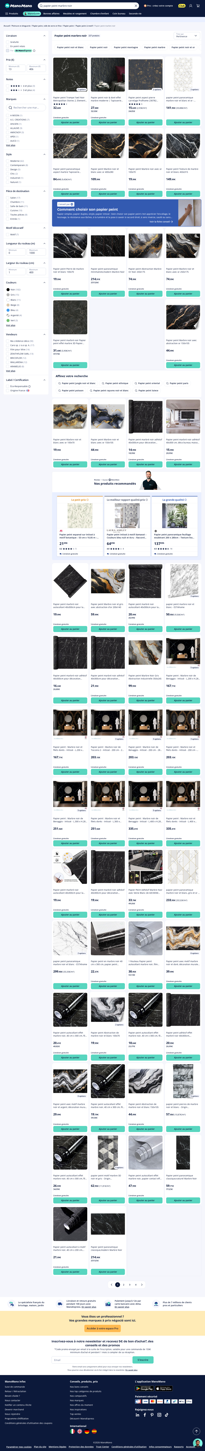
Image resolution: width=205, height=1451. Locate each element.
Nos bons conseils (79, 1386)
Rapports (179, 1446)
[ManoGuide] (198, 1443)
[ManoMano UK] (79, 1431)
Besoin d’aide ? (12, 1395)
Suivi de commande (15, 1386)
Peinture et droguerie (21, 26)
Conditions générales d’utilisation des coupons (28, 1423)
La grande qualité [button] (173, 499)
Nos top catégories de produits (85, 1391)
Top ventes (75, 1414)
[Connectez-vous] (190, 5)
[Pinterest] (152, 1414)
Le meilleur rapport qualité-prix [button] (126, 499)
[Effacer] (136, 6)
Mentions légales (57, 1446)
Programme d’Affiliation (17, 1418)
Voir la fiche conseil (160, 221)
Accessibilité (192, 1446)
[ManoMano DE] (87, 1431)
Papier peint (68, 26)
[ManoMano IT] (72, 1431)
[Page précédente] (111, 1284)
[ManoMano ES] (94, 1431)
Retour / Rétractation (15, 1391)
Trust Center (102, 1446)
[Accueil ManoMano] (19, 5)
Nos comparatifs (78, 1395)
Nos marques (77, 1400)
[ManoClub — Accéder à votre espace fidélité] (182, 5)
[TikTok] (166, 1414)
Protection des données (81, 1446)
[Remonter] (196, 1431)
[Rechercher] (41, 6)
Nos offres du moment (81, 1404)
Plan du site (40, 1446)
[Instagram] (159, 1414)
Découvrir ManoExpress (82, 1418)
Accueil (7, 26)
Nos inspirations (78, 1409)
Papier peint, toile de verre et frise (47, 26)
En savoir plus (131, 1370)
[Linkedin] (137, 1414)
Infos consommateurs (160, 1446)
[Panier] (198, 5)
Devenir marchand (14, 1409)
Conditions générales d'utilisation (129, 1446)
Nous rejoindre (12, 1414)
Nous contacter (12, 1400)
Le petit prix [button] (78, 499)
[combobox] (187, 35)
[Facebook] (144, 1414)
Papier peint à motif (84, 26)
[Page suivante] (141, 1284)
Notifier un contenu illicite (18, 1404)
